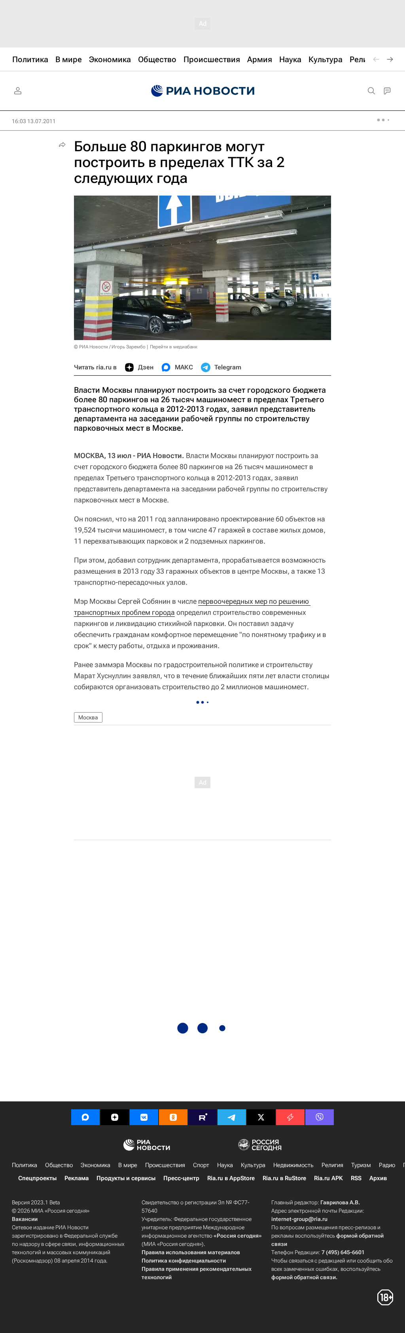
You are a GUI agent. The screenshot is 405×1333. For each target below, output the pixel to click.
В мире (127, 1165)
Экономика (95, 1165)
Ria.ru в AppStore (231, 1178)
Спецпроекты (37, 1178)
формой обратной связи (303, 1277)
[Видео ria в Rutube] (202, 1117)
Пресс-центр (181, 1178)
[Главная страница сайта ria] (203, 91)
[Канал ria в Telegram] (232, 1117)
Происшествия (165, 1165)
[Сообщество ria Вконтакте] (144, 1117)
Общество (59, 1165)
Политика (24, 1165)
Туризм (361, 1165)
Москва (88, 717)
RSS (356, 1178)
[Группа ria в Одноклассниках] (173, 1117)
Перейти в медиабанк (173, 347)
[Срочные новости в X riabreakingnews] (290, 1117)
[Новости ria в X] (261, 1117)
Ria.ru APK (328, 1178)
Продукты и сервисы (126, 1178)
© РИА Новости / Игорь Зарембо (110, 347)
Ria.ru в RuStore (284, 1178)
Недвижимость (293, 1165)
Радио (387, 1165)
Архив (378, 1178)
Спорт (201, 1165)
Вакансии (25, 1219)
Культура (253, 1165)
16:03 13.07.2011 (34, 121)
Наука (225, 1165)
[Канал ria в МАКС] (85, 1117)
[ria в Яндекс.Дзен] (114, 1117)
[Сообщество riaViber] (319, 1117)
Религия (332, 1165)
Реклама (76, 1178)
